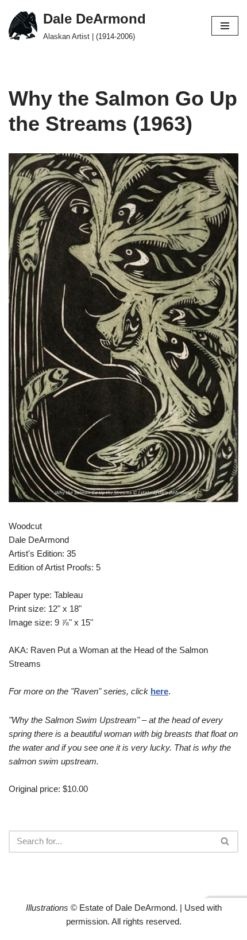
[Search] (225, 841)
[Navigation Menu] (224, 26)
